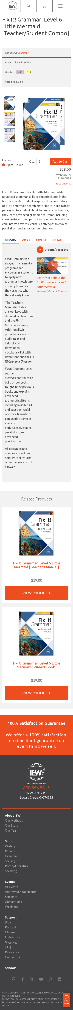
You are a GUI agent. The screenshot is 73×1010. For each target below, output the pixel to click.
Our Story (11, 825)
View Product (36, 593)
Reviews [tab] (56, 239)
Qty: (32, 161)
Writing (10, 846)
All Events (11, 887)
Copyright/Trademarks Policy (20, 1002)
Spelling (10, 861)
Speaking (11, 871)
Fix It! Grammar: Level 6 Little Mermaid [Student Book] (36, 665)
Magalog (11, 942)
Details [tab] (26, 239)
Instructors (12, 937)
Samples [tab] (41, 239)
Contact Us (12, 957)
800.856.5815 (36, 787)
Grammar (23, 52)
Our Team (11, 830)
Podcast (10, 927)
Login (5, 1005)
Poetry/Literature (17, 866)
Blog (8, 922)
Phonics (10, 851)
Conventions (13, 902)
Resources (12, 952)
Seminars (11, 897)
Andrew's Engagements (20, 892)
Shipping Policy (27, 999)
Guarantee (44, 1002)
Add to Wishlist (62, 183)
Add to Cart (61, 161)
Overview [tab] (10, 239)
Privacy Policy (10, 999)
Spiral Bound (15, 165)
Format (7, 160)
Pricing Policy (46, 999)
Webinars (11, 907)
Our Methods (14, 820)
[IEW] (12, 6)
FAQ (8, 947)
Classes (10, 932)
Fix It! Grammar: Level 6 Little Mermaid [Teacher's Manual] (36, 565)
